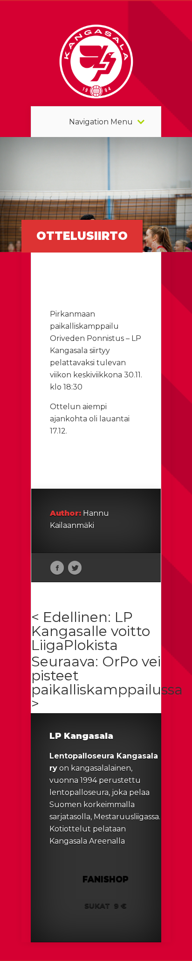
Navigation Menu (101, 122)
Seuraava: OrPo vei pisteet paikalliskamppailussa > (107, 682)
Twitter (75, 568)
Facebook (57, 568)
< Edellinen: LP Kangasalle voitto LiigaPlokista (90, 631)
